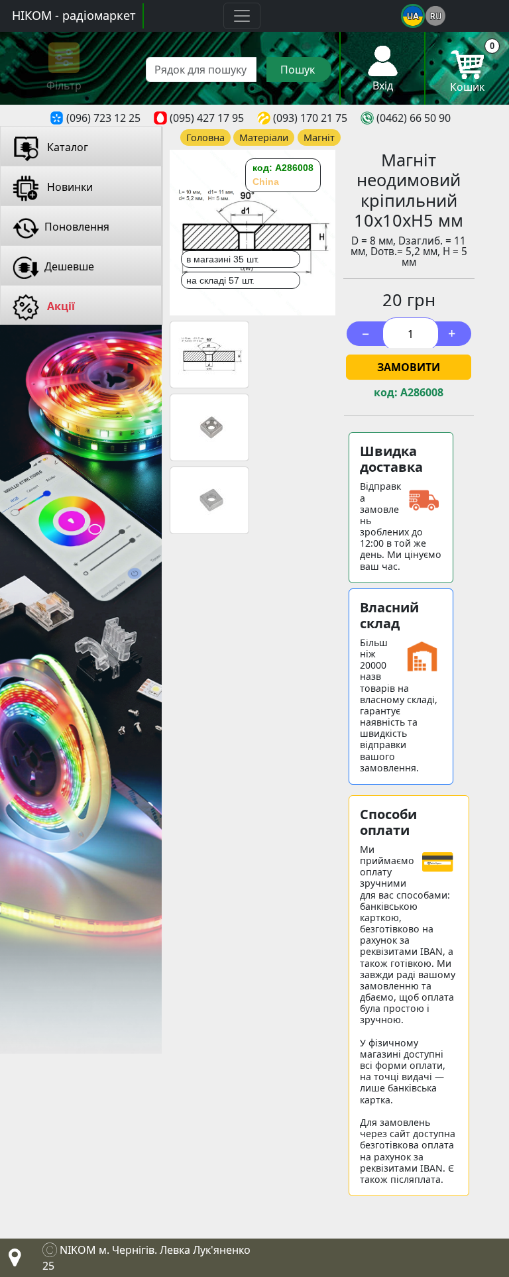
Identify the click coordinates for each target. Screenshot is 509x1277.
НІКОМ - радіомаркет (74, 15)
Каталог (66, 147)
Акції (59, 306)
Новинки (68, 187)
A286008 (421, 392)
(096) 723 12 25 (103, 118)
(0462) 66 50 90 (413, 118)
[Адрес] (12, 1261)
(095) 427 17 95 (207, 118)
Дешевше (69, 266)
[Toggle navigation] (241, 16)
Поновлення (76, 226)
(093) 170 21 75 (310, 118)
